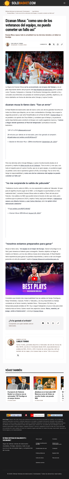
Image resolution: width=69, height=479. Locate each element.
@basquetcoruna (24, 130)
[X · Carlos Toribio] (18, 355)
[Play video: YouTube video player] (34, 278)
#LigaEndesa (11, 137)
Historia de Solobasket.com (56, 444)
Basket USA (55, 453)
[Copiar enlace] (62, 44)
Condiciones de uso (41, 448)
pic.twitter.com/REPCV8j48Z (20, 209)
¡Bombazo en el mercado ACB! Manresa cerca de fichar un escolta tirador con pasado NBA (45, 395)
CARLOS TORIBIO (18, 43)
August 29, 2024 (34, 213)
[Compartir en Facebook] (49, 44)
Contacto (54, 448)
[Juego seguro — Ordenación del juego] (14, 415)
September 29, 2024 (49, 142)
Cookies (54, 439)
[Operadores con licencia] (55, 415)
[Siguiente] (64, 389)
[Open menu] (64, 3)
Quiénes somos (40, 462)
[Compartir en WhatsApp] (57, 44)
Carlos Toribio (22, 341)
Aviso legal (39, 439)
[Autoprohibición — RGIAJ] (26, 415)
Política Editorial (40, 453)
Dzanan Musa (55, 115)
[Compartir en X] (53, 44)
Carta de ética (40, 457)
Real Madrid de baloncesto (42, 89)
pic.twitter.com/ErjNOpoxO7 (27, 137)
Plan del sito (55, 457)
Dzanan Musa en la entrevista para (45, 259)
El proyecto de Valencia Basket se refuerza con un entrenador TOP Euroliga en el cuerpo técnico (17, 395)
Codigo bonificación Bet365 (41, 444)
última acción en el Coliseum (30, 165)
